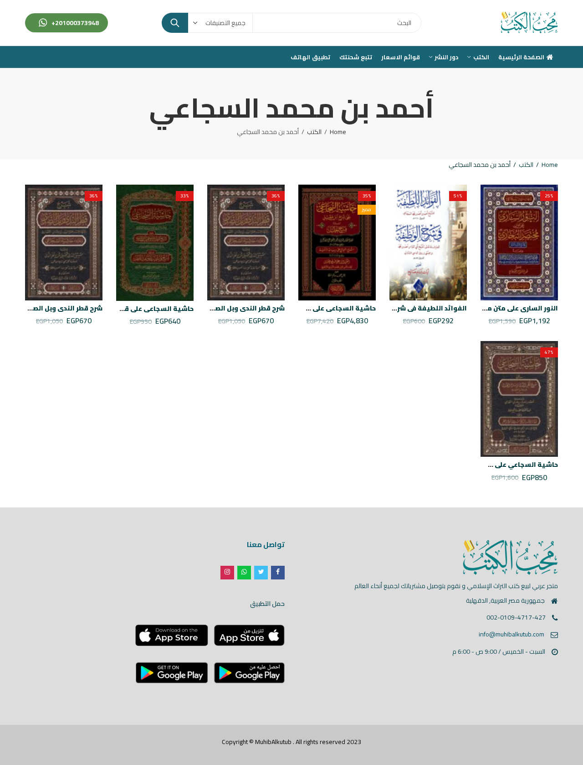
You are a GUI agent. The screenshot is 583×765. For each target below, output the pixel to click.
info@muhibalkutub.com (511, 634)
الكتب (314, 132)
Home (338, 132)
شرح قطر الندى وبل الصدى (245, 308)
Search (175, 23)
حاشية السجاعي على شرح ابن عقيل (322, 308)
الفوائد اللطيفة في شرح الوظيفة (416, 308)
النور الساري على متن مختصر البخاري (503, 308)
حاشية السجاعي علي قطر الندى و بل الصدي (128, 309)
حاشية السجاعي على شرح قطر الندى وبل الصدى (486, 464)
